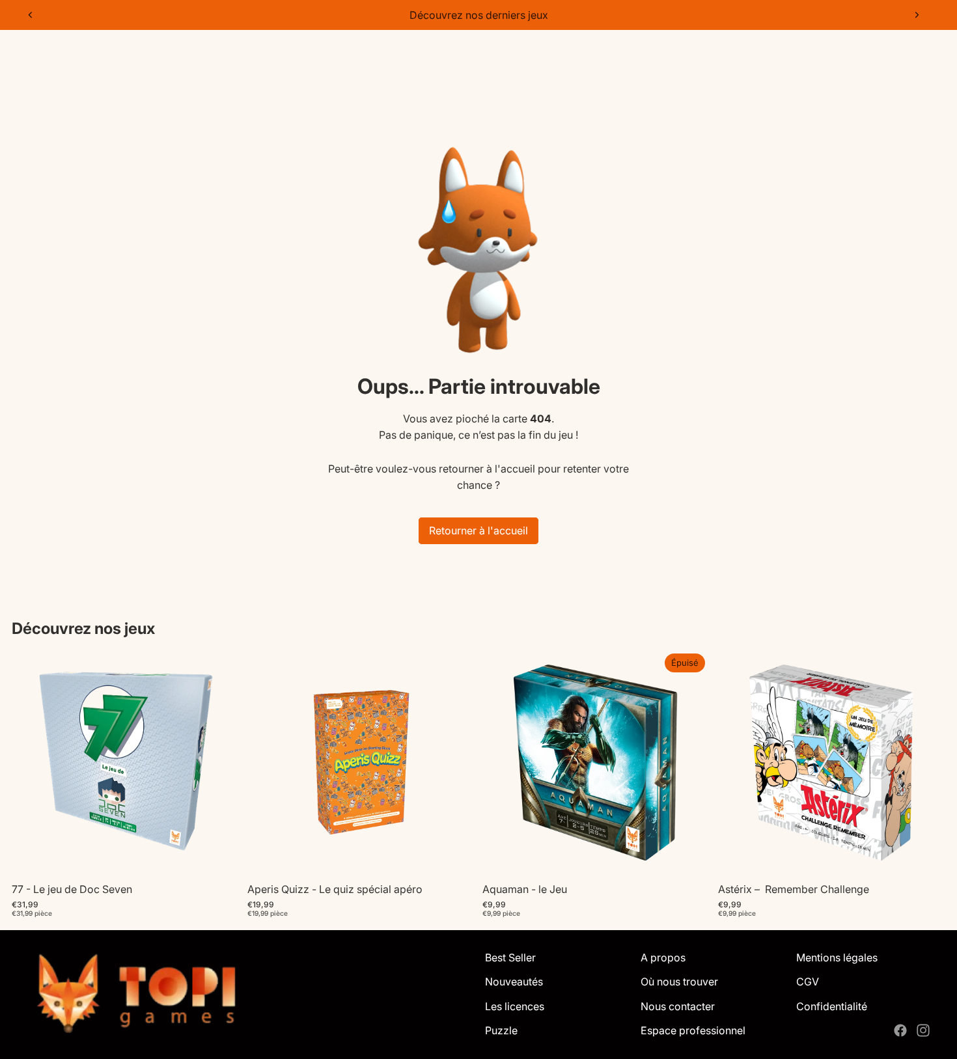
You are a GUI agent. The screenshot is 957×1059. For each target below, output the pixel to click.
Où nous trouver (679, 981)
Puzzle (501, 1030)
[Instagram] (923, 1030)
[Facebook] (900, 1030)
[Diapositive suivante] (916, 15)
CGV (807, 981)
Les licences (514, 1006)
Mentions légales (837, 957)
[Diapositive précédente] (30, 15)
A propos (663, 957)
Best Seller (510, 957)
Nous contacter (678, 1006)
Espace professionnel (693, 1030)
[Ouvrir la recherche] (860, 53)
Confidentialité (831, 1006)
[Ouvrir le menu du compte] (888, 53)
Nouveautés (514, 981)
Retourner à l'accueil (478, 530)
